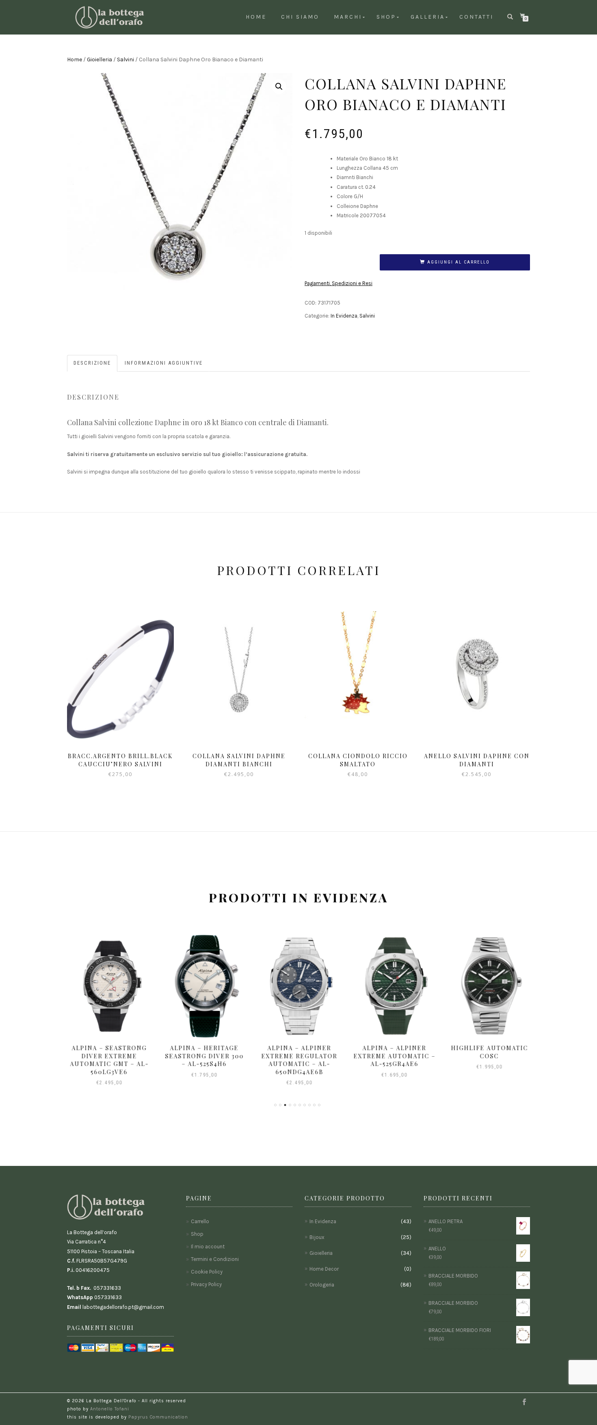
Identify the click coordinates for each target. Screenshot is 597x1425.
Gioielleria (99, 59)
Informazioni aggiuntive (164, 363)
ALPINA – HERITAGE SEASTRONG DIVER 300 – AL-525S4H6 (203, 1056)
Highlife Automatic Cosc (488, 1052)
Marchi (348, 16)
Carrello (200, 1221)
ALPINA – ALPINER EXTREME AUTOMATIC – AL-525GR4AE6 (394, 1056)
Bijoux (316, 1237)
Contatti (476, 16)
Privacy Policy (206, 1284)
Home (256, 16)
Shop (386, 16)
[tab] (92, 363)
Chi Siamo (300, 16)
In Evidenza (344, 316)
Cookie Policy (207, 1272)
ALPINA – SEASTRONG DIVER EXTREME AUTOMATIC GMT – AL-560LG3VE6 (108, 1060)
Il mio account (208, 1246)
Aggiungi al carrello (458, 262)
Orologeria (321, 1285)
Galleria (428, 16)
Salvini (125, 59)
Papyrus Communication (158, 1417)
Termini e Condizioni (215, 1259)
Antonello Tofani (109, 1409)
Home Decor (324, 1269)
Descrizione (92, 363)
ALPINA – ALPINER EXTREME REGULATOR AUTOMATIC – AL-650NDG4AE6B (299, 1060)
